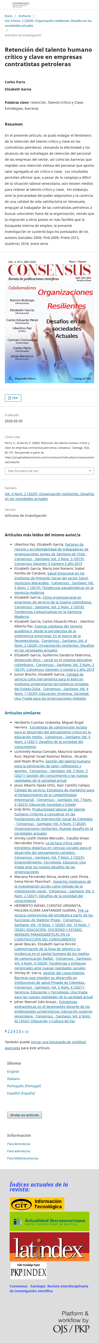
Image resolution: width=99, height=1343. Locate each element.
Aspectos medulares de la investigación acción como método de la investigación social (52, 886)
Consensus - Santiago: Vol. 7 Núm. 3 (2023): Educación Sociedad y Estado (53, 802)
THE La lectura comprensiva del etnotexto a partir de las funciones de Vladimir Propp (53, 915)
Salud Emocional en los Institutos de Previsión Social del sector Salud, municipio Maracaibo (51, 578)
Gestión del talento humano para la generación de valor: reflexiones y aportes (52, 766)
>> (27, 1031)
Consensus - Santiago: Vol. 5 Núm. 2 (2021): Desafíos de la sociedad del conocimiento (52, 742)
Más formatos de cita (23, 471)
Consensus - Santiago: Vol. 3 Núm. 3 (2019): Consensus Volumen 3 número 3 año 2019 (49, 561)
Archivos (25, 16)
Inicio (8, 16)
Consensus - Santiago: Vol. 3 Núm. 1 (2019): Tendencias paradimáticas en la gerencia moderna (54, 588)
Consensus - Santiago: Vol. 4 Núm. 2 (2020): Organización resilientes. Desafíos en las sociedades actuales (54, 645)
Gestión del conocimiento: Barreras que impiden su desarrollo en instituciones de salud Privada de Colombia (49, 978)
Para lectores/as (18, 1144)
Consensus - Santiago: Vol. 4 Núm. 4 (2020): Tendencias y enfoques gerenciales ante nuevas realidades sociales (53, 963)
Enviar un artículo (25, 1115)
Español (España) (21, 1093)
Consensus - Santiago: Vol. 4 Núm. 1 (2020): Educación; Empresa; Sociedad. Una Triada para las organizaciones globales (51, 693)
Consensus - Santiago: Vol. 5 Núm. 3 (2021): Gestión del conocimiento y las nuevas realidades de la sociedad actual (51, 775)
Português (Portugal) (24, 1086)
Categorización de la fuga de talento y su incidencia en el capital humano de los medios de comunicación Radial (51, 953)
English (13, 1071)
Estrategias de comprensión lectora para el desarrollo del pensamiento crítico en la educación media (52, 732)
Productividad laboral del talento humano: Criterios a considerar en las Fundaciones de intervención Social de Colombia (53, 814)
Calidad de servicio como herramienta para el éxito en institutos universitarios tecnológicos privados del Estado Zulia (51, 681)
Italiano (13, 1078)
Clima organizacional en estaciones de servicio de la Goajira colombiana (53, 599)
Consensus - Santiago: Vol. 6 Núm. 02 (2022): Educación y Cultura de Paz (52, 1018)
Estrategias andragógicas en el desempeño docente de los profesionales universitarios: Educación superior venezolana (53, 1008)
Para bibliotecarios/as (22, 1158)
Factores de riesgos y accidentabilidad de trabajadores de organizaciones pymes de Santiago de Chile (51, 549)
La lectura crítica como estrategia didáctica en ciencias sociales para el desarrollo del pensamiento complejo (52, 848)
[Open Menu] (5, 5)
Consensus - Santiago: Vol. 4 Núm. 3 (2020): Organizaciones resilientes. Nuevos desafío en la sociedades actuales (53, 828)
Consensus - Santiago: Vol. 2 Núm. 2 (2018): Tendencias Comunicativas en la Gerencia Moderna (49, 612)
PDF (15, 398)
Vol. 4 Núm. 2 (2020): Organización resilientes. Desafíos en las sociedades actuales (48, 23)
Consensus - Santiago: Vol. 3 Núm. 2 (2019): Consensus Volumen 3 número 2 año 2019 (54, 667)
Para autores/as (18, 1151)
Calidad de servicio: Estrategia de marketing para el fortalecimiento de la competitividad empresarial (54, 795)
